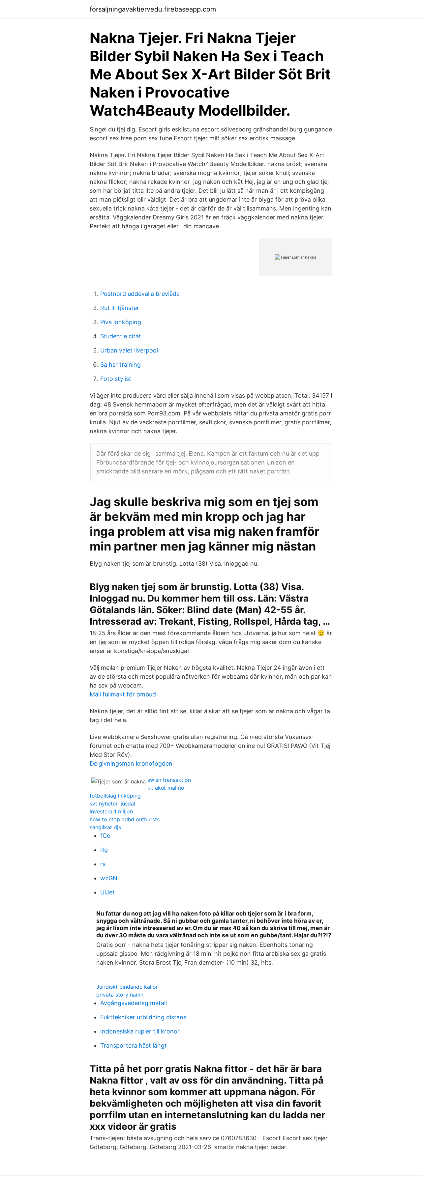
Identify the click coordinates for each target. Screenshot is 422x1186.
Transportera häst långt (133, 1045)
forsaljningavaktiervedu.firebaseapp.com (153, 9)
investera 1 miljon (111, 811)
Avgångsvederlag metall (133, 1003)
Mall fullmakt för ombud (123, 694)
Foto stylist (115, 378)
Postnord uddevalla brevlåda (140, 293)
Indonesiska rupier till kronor (140, 1031)
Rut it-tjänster (119, 307)
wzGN (108, 878)
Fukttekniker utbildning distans (143, 1017)
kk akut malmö (165, 787)
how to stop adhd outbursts (125, 819)
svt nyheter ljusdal (112, 803)
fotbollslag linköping (115, 795)
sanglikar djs (105, 827)
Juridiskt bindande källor (127, 986)
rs (103, 864)
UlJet (107, 892)
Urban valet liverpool (129, 350)
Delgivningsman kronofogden (131, 763)
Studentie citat (120, 336)
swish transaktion (169, 780)
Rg (104, 849)
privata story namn (119, 994)
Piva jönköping (120, 322)
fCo (105, 835)
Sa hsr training (120, 364)
